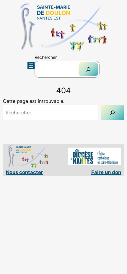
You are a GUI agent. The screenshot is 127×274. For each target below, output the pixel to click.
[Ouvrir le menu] (31, 65)
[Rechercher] (88, 69)
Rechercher (46, 57)
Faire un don (106, 172)
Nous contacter (24, 172)
